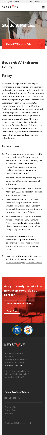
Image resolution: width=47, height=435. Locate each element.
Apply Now (12, 311)
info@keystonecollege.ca (17, 371)
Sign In (43, 2)
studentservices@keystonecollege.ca (24, 262)
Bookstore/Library (32, 2)
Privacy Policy (11, 410)
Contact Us (10, 407)
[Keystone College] (10, 7)
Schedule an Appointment (19, 303)
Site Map (9, 413)
